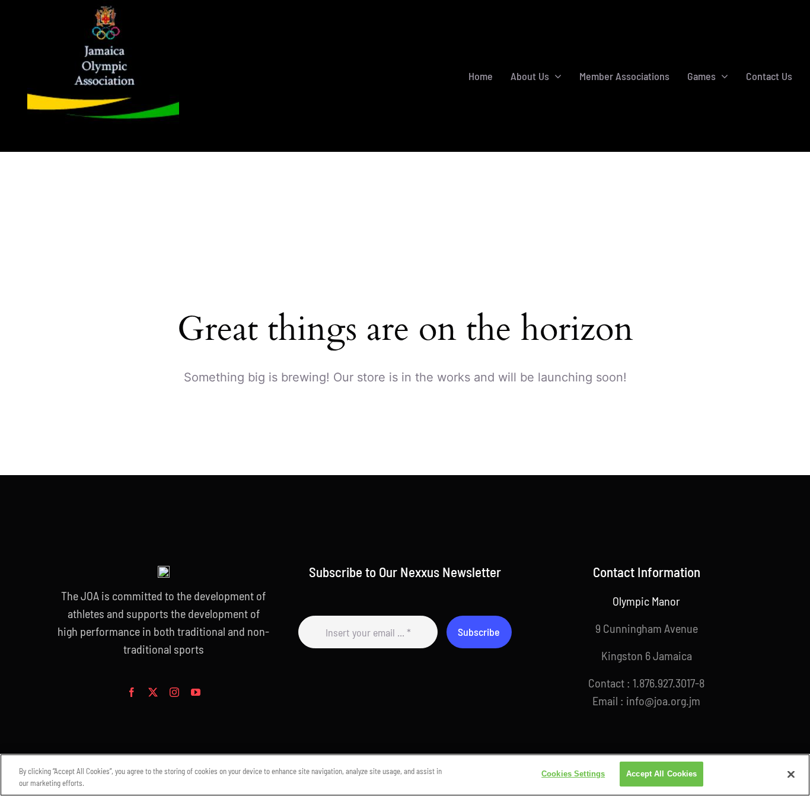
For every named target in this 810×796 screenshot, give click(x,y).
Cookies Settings (573, 773)
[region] (405, 775)
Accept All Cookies (661, 773)
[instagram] (174, 692)
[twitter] (153, 692)
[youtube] (195, 692)
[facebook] (131, 692)
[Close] (791, 774)
